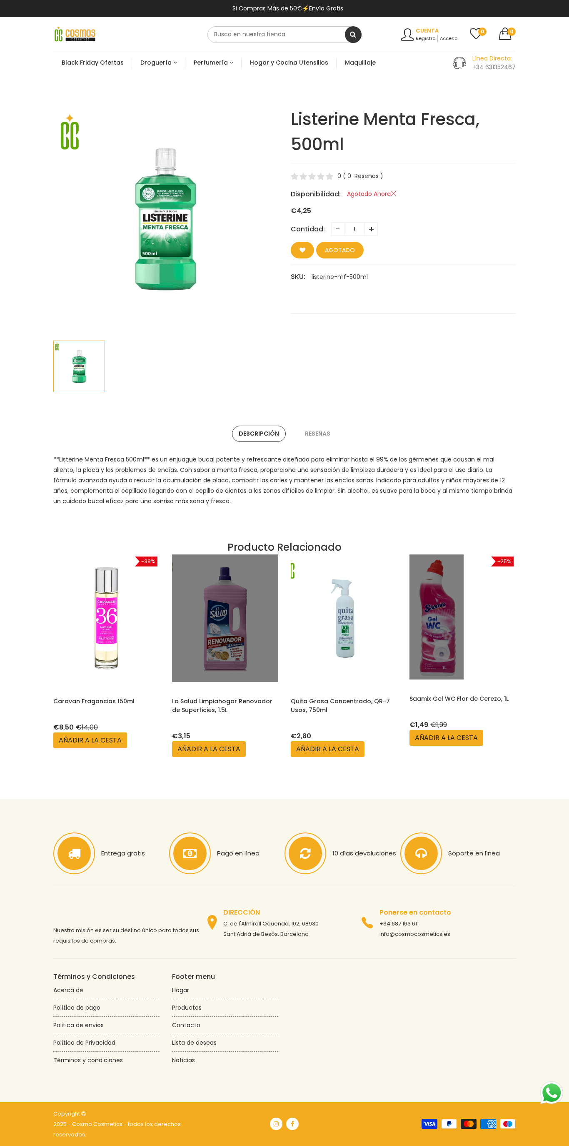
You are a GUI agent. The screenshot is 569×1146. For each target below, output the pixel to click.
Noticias (183, 1060)
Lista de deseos (194, 1042)
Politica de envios (78, 1025)
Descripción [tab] (259, 433)
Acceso (448, 38)
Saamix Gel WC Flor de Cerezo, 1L (459, 699)
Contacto (186, 1025)
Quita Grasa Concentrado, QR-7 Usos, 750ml (340, 705)
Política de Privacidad (84, 1042)
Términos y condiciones (88, 1060)
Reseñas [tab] (317, 433)
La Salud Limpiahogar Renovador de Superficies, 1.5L (222, 705)
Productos (187, 1007)
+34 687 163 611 (399, 924)
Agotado (340, 250)
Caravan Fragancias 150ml (94, 701)
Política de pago (76, 1007)
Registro (425, 38)
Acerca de (68, 990)
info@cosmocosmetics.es (414, 934)
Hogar (180, 990)
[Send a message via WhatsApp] (552, 1093)
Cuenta (427, 31)
